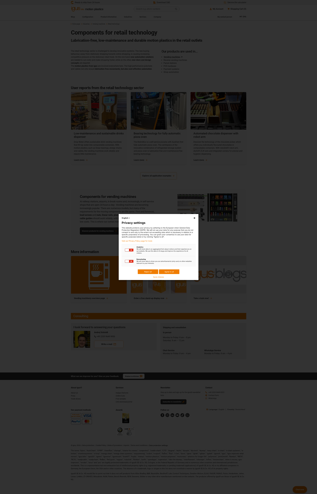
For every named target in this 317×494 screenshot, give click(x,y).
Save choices (158, 277)
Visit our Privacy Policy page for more (137, 241)
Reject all (148, 272)
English (125, 218)
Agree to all (169, 272)
